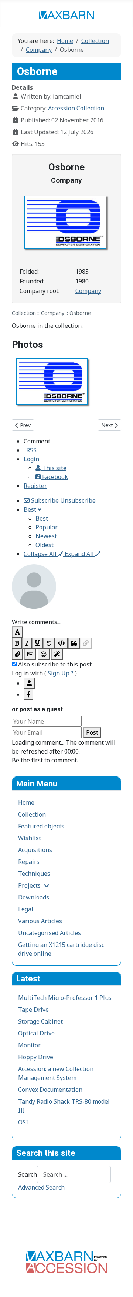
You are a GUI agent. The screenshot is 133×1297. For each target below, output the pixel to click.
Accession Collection (76, 108)
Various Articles (40, 921)
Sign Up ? (61, 673)
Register (35, 486)
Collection (32, 814)
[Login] (29, 683)
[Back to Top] (120, 1283)
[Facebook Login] (28, 694)
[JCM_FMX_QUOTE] (74, 643)
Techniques (34, 873)
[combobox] (74, 1174)
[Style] (57, 654)
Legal (25, 909)
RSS (31, 450)
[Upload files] (17, 654)
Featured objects (41, 826)
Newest (46, 536)
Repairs (29, 862)
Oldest (44, 545)
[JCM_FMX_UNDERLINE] (37, 643)
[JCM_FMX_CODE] (61, 643)
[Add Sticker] (30, 654)
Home (26, 802)
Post (92, 732)
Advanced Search (41, 1187)
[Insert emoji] (44, 654)
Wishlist (29, 838)
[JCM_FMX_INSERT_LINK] (86, 643)
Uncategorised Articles (49, 933)
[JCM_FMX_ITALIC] (27, 643)
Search (27, 1174)
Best (41, 518)
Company (88, 291)
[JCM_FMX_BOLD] (17, 643)
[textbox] (66, 613)
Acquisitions (35, 850)
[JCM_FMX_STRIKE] (49, 643)
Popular (46, 527)
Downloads (33, 897)
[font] (17, 632)
